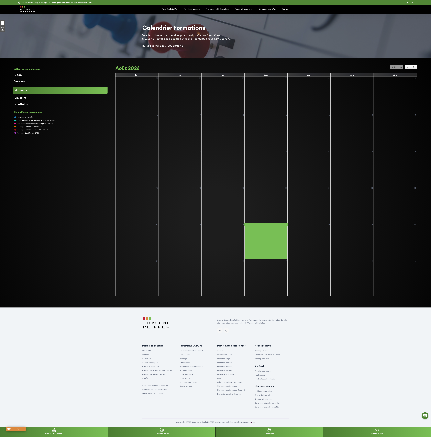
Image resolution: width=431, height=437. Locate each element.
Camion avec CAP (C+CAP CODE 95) (157, 370)
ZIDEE (252, 422)
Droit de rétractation (263, 399)
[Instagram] (226, 330)
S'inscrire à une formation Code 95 (231, 390)
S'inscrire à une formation (227, 386)
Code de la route (186, 374)
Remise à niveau (186, 386)
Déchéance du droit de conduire (155, 386)
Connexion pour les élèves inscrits (268, 355)
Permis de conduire (192, 9)
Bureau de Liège (223, 359)
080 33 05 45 (175, 45)
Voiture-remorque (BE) (151, 363)
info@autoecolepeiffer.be (265, 379)
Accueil (220, 351)
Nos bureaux (260, 375)
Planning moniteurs (262, 359)
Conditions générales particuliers (267, 403)
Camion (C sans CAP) (150, 366)
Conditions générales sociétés (267, 407)
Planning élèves (261, 351)
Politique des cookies (263, 391)
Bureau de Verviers (224, 363)
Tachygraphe (185, 363)
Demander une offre (267, 9)
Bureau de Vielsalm (224, 370)
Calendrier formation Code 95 (192, 351)
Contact (285, 9)
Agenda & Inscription (244, 9)
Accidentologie (186, 370)
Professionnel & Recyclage (217, 9)
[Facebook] (220, 330)
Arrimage (183, 359)
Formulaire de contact (263, 371)
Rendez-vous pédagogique (152, 393)
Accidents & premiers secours (191, 366)
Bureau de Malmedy (225, 366)
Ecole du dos (185, 378)
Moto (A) (146, 355)
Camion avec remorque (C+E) (154, 374)
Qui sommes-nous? (224, 355)
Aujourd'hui (397, 67)
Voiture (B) (146, 359)
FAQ (219, 378)
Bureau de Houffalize (225, 374)
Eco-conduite (185, 355)
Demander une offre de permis (229, 394)
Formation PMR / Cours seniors (154, 389)
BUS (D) (145, 378)
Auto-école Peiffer (170, 9)
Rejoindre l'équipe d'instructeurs (229, 382)
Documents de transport (189, 382)
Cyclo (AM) (146, 351)
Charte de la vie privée (264, 395)
